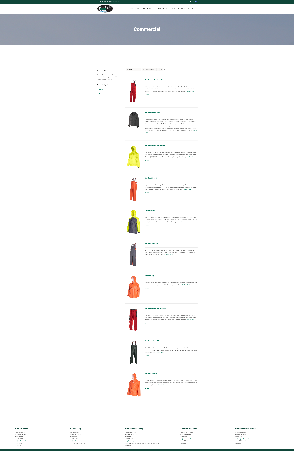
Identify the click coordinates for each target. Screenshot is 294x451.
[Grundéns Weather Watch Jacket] (133, 156)
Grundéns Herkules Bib (152, 341)
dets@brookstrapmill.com (187, 439)
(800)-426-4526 (102, 1)
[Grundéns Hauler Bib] (133, 254)
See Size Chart (190, 91)
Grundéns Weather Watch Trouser (155, 308)
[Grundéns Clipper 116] (133, 189)
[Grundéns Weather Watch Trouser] (133, 319)
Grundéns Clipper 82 (151, 373)
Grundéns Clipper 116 (151, 178)
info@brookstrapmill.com (114, 1)
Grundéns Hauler (150, 210)
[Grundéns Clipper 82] (133, 384)
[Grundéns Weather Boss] (133, 119)
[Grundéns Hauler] (133, 222)
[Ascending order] (143, 69)
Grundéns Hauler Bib (151, 243)
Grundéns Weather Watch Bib (154, 80)
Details (147, 94)
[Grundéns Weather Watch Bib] (133, 91)
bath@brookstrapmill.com (132, 441)
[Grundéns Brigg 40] (133, 287)
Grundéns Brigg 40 (150, 276)
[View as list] (164, 69)
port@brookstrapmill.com (76, 441)
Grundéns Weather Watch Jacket (155, 145)
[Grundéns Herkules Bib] (133, 352)
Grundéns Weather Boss (152, 112)
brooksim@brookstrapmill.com (243, 439)
